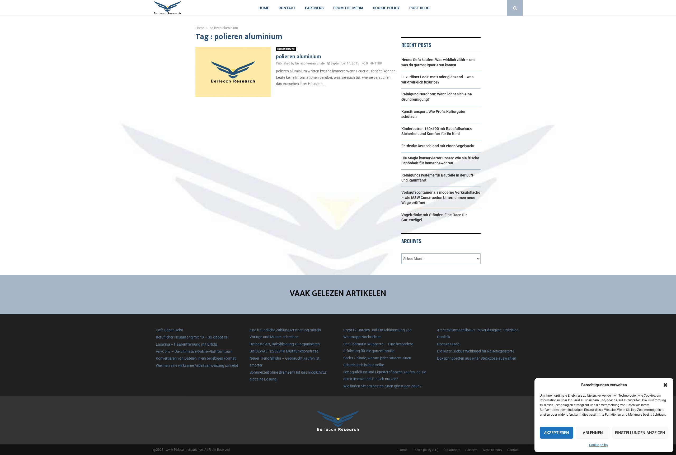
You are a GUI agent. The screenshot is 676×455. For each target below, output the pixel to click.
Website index (492, 450)
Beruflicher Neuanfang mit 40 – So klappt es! (192, 337)
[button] (665, 385)
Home (264, 8)
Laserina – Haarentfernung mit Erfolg (186, 344)
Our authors (451, 450)
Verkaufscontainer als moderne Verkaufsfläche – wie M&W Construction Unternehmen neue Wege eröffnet (440, 197)
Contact (287, 8)
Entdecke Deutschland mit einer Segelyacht (438, 146)
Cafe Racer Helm (169, 330)
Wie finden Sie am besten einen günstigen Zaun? (382, 386)
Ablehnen (593, 432)
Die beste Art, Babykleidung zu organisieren (285, 344)
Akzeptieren (556, 432)
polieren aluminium (298, 56)
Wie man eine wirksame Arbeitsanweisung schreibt (197, 365)
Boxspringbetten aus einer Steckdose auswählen (476, 358)
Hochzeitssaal (448, 344)
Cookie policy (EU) (425, 450)
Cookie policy (598, 445)
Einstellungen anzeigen (640, 432)
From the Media (348, 8)
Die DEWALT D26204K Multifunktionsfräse (284, 351)
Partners (314, 8)
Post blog (419, 8)
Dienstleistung (286, 48)
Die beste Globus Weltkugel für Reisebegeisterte (475, 351)
